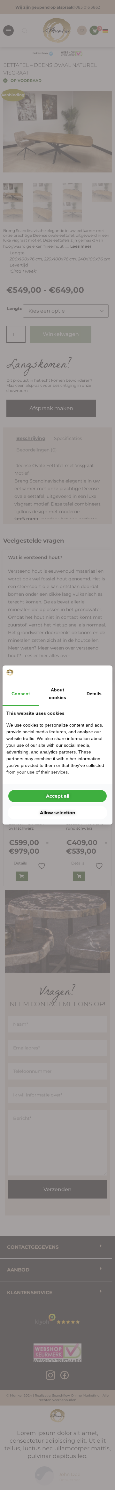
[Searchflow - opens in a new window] (101, 673)
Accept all (57, 796)
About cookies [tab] (57, 693)
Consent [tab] (21, 693)
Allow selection (57, 813)
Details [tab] (94, 693)
